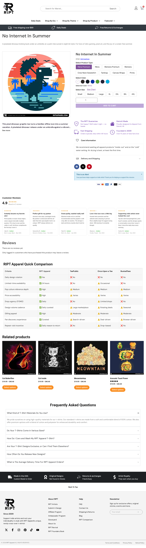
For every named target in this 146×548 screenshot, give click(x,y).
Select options (10, 387)
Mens (97, 67)
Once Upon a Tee (105, 271)
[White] (78, 82)
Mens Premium (84, 67)
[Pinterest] (25, 530)
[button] (76, 166)
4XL (133, 94)
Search (113, 8)
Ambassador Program (56, 516)
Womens (128, 67)
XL (110, 94)
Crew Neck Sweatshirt (87, 73)
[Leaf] (97, 82)
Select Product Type (84, 63)
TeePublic (74, 271)
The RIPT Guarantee (89, 121)
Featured (108, 21)
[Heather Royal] (93, 82)
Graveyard (52, 520)
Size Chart (91, 89)
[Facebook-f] (12, 530)
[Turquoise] (108, 82)
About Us (52, 523)
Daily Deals (35, 21)
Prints (132, 73)
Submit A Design (54, 508)
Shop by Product (90, 21)
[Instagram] (19, 530)
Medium (90, 94)
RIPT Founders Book (56, 531)
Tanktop (104, 73)
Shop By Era (50, 21)
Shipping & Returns (87, 512)
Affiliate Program (54, 512)
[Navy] (102, 82)
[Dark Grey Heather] (88, 82)
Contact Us (83, 508)
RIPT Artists (53, 504)
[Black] (83, 82)
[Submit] (138, 512)
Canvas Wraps (119, 73)
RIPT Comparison (86, 520)
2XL (117, 94)
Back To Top (73, 487)
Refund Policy (140, 543)
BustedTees (126, 271)
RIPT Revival (53, 527)
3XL (125, 94)
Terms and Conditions (112, 543)
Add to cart (109, 105)
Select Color (81, 78)
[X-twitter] (6, 530)
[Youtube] (37, 530)
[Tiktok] (31, 530)
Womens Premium (111, 67)
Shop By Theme (69, 21)
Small (80, 94)
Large (101, 94)
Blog (80, 516)
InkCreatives (84, 59)
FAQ (80, 504)
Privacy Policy (127, 543)
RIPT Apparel (10, 543)
